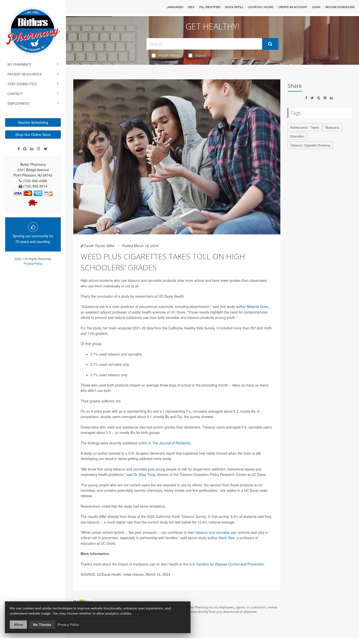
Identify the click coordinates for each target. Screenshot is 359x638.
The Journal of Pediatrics (171, 442)
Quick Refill (234, 7)
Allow (18, 625)
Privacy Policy (33, 263)
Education (297, 136)
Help (191, 7)
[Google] (25, 148)
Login (316, 7)
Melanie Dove (257, 306)
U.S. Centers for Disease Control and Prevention (226, 564)
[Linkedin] (31, 148)
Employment (19, 103)
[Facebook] (19, 148)
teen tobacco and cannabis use (212, 532)
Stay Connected (22, 84)
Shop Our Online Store (33, 134)
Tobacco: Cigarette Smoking (310, 145)
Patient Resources (25, 74)
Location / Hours (261, 7)
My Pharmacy (20, 64)
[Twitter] (45, 148)
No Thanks (42, 625)
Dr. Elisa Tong (144, 474)
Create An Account (292, 7)
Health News (169, 55)
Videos (201, 55)
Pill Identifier (209, 7)
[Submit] (270, 44)
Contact (15, 93)
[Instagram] (38, 148)
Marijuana (332, 127)
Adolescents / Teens (304, 127)
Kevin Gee (227, 537)
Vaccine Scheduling (33, 122)
